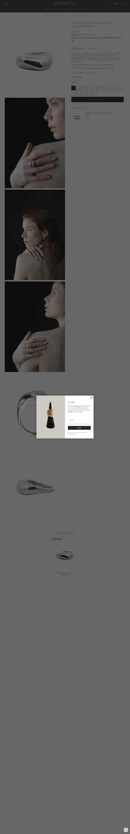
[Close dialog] (91, 398)
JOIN (79, 428)
